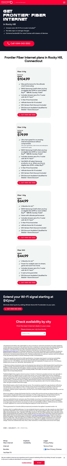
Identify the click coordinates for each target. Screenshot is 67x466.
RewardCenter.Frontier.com (10, 351)
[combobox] (31, 333)
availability (12, 428)
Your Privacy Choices (54, 449)
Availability (27, 443)
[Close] (64, 458)
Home (5, 428)
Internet (6, 446)
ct (18, 428)
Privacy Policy (48, 443)
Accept (39, 462)
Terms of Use (48, 446)
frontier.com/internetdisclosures (41, 415)
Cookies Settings (26, 462)
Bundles (6, 449)
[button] (44, 333)
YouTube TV (7, 452)
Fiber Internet (8, 443)
